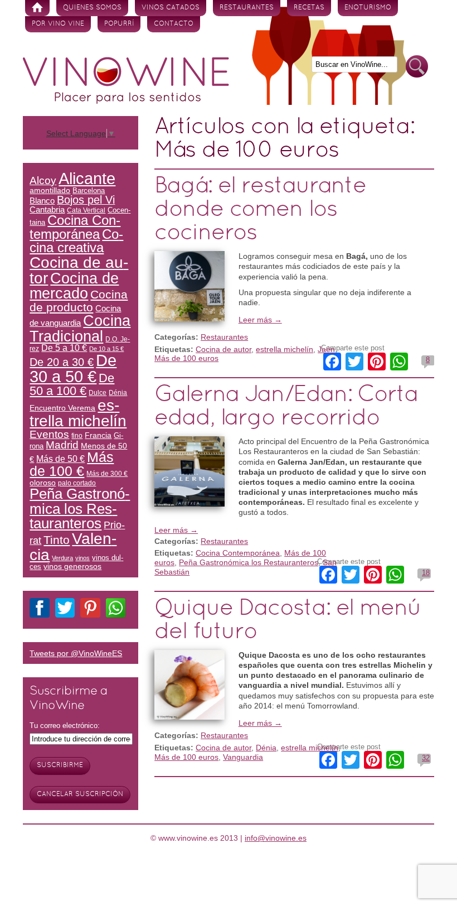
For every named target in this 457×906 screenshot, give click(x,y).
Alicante (87, 178)
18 (426, 572)
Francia (98, 435)
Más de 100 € (72, 464)
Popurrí (119, 24)
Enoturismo (367, 8)
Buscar (417, 67)
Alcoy (43, 180)
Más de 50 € (60, 459)
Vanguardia (243, 757)
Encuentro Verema (62, 407)
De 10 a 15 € (106, 348)
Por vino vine (58, 24)
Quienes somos (92, 8)
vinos (82, 558)
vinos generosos (72, 566)
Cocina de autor (223, 349)
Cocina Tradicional (80, 328)
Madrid (62, 444)
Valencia (73, 546)
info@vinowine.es (276, 837)
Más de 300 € (107, 473)
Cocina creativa (76, 240)
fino (76, 435)
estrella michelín (284, 349)
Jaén (326, 349)
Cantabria (47, 209)
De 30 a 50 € (73, 368)
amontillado (50, 190)
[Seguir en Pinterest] (90, 610)
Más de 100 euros (186, 358)
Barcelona (88, 190)
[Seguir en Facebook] (39, 610)
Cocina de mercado (74, 286)
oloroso (43, 482)
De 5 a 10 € (64, 348)
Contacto (173, 24)
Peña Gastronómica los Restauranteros (248, 562)
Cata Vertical (86, 210)
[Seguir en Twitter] (65, 610)
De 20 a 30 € (62, 362)
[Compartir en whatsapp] (115, 610)
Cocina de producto (79, 301)
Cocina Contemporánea (238, 552)
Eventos (49, 434)
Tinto (56, 539)
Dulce (97, 392)
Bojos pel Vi (86, 200)
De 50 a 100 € (72, 384)
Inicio (37, 8)
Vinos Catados (171, 8)
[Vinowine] (126, 101)
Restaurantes (247, 8)
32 (426, 758)
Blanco (42, 200)
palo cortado (77, 482)
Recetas (309, 8)
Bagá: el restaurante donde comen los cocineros (260, 210)
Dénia (266, 747)
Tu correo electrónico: (65, 725)
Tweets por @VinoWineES (76, 653)
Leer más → (260, 319)
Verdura (62, 558)
